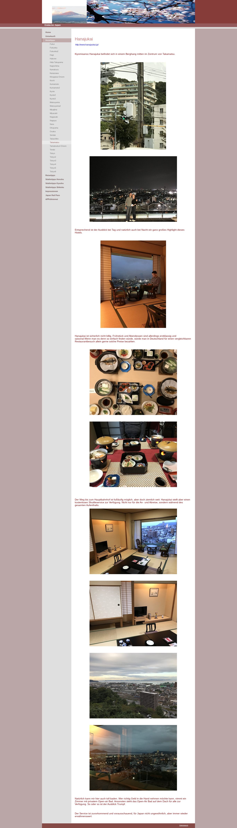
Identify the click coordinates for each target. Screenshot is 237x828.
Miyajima (53, 110)
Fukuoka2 (54, 51)
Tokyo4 (53, 164)
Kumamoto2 (55, 88)
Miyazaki (53, 113)
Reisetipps (50, 175)
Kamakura (54, 69)
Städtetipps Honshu (54, 179)
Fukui (52, 44)
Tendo (52, 150)
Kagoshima (54, 66)
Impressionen (51, 191)
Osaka (53, 131)
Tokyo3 (53, 161)
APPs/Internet (51, 199)
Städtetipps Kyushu (54, 183)
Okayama (54, 128)
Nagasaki (54, 117)
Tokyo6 (53, 171)
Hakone (53, 59)
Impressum (183, 825)
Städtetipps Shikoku (54, 187)
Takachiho (54, 139)
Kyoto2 (53, 95)
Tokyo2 (53, 157)
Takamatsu (54, 142)
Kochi (52, 80)
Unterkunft (50, 36)
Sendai (53, 135)
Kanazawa (54, 73)
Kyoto (52, 91)
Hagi (52, 55)
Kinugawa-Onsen (57, 77)
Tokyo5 (53, 168)
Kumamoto (54, 84)
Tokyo (52, 153)
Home (48, 32)
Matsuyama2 (55, 106)
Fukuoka (53, 48)
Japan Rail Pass (52, 195)
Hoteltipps (50, 40)
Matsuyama (55, 102)
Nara (52, 124)
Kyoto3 (53, 99)
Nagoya (53, 120)
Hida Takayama (56, 62)
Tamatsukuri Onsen (58, 146)
